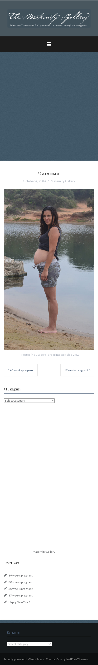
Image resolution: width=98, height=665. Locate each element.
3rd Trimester (56, 354)
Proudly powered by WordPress (24, 659)
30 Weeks (40, 354)
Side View (73, 354)
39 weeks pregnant (21, 575)
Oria (59, 659)
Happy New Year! (19, 602)
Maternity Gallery (63, 181)
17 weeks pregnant (76, 370)
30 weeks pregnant (21, 582)
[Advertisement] (49, 104)
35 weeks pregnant (21, 589)
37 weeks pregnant (21, 595)
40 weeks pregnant (22, 370)
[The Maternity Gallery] (49, 18)
